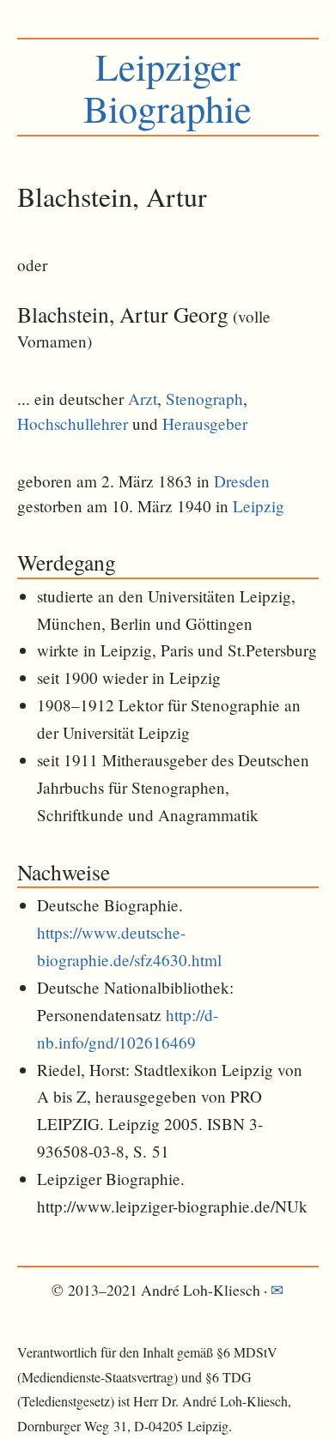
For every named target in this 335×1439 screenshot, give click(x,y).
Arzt (142, 398)
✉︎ (277, 1289)
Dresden (242, 481)
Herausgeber (204, 423)
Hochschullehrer (72, 423)
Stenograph (204, 398)
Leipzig (258, 506)
